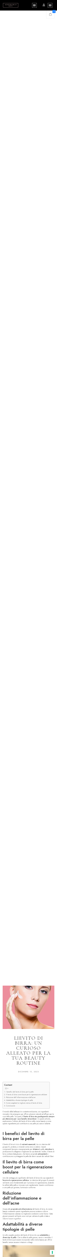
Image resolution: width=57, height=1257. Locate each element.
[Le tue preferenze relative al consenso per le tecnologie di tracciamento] (52, 1252)
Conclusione (10, 1105)
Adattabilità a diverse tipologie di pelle (19, 1100)
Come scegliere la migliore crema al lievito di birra (24, 1103)
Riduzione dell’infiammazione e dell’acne (20, 1097)
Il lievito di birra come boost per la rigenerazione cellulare (26, 1094)
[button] (34, 5)
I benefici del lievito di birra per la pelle (20, 1092)
